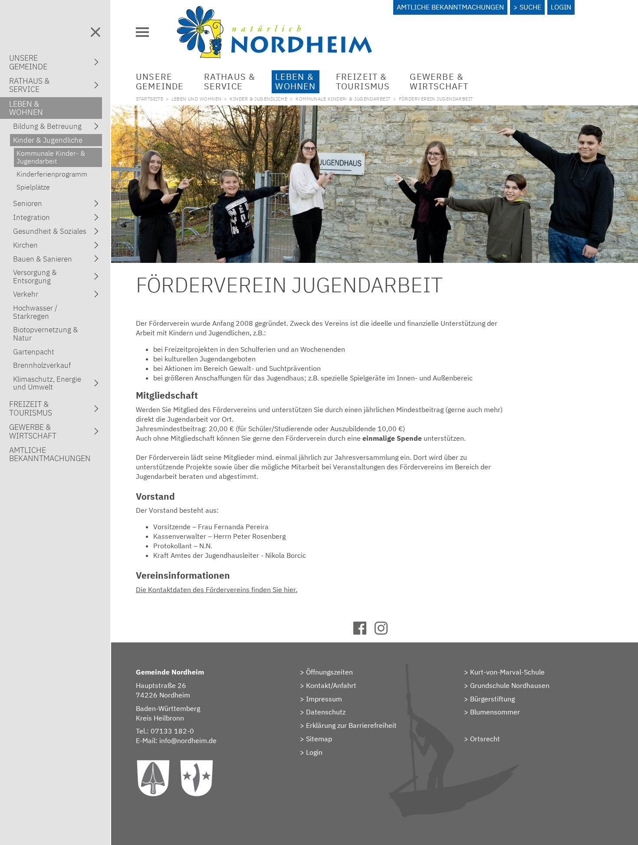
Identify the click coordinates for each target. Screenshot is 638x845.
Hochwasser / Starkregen (35, 312)
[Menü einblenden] (142, 32)
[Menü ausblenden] (95, 32)
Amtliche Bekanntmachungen (450, 7)
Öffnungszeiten (329, 672)
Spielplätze (33, 187)
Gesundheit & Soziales (49, 231)
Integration (31, 217)
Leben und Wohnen (196, 99)
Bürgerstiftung (492, 698)
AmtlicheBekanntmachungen (50, 454)
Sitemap (319, 738)
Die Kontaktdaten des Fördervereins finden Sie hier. (216, 589)
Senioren (27, 203)
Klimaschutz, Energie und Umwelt (47, 383)
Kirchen (25, 245)
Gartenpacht (33, 352)
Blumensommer (495, 711)
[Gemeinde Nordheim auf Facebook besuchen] (364, 632)
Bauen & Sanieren (42, 259)
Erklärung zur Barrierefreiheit (351, 725)
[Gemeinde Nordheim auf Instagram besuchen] (385, 632)
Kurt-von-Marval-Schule (507, 672)
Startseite (149, 99)
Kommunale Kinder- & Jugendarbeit (343, 99)
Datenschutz (325, 711)
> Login (311, 752)
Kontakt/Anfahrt (331, 685)
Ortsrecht (485, 738)
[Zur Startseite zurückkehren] (274, 11)
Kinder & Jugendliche (258, 99)
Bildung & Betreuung (47, 126)
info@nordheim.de (188, 740)
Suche (530, 7)
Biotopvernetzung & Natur (45, 333)
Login (561, 7)
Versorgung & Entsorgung (35, 276)
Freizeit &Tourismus (363, 81)
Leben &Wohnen (295, 81)
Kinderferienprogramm (51, 174)
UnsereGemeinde (160, 81)
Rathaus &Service (230, 81)
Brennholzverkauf (42, 365)
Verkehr (25, 294)
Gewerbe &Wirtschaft (439, 81)
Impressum (324, 698)
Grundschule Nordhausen (509, 685)
